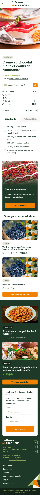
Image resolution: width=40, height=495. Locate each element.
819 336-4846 (15, 455)
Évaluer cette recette (11, 75)
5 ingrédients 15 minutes (18, 79)
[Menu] (37, 4)
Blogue (5, 480)
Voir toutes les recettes (20, 294)
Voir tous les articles (20, 382)
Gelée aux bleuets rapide (13, 284)
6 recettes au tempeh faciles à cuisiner (19, 332)
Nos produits (7, 465)
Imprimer (35, 85)
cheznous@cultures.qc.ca (17, 460)
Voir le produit (20, 206)
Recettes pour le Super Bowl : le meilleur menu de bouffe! (19, 368)
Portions (8, 98)
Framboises (7, 57)
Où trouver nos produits (11, 476)
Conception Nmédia (20, 492)
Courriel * (10, 417)
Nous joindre (7, 483)
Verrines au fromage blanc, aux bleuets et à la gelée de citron (16, 248)
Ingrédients (10, 118)
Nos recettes (7, 469)
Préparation (9, 92)
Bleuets (6, 243)
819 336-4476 (16, 458)
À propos (6, 473)
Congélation (10, 101)
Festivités (6, 363)
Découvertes (7, 327)
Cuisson (8, 95)
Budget (8, 104)
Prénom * (9, 407)
